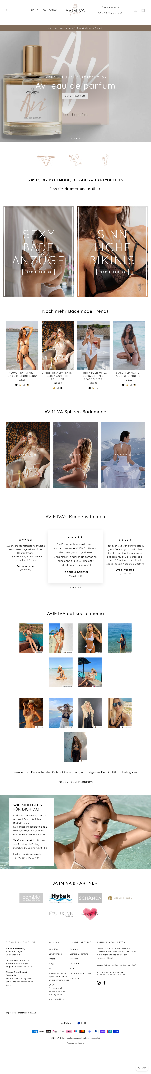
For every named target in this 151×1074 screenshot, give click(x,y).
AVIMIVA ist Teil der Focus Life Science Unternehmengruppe (59, 976)
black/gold (28, 385)
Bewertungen (55, 953)
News (51, 968)
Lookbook (74, 978)
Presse (52, 958)
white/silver (24, 385)
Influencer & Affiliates (80, 973)
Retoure (74, 958)
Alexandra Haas (56, 999)
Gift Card (74, 963)
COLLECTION (50, 10)
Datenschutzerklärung (111, 975)
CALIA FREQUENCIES (110, 13)
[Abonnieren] (134, 965)
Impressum (11, 1012)
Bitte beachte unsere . (111, 974)
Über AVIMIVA (110, 7)
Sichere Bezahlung (79, 953)
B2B (72, 968)
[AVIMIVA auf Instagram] (99, 983)
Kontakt (74, 949)
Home (34, 10)
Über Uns (53, 949)
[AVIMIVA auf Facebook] (104, 983)
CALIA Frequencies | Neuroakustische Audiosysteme (57, 989)
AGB (34, 1012)
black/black (16, 385)
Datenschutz (24, 1012)
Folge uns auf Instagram (75, 781)
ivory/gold (20, 385)
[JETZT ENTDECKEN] (38, 251)
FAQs (51, 963)
